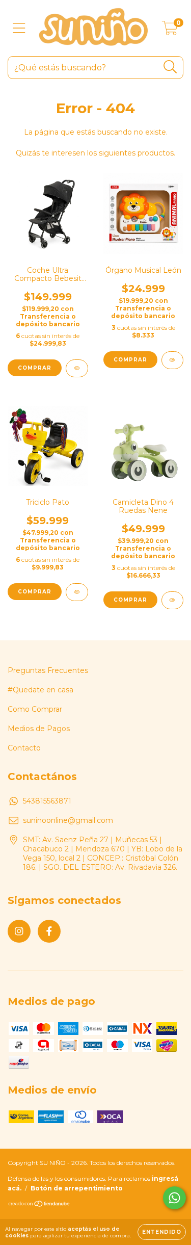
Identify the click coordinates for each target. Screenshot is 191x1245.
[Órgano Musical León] (172, 360)
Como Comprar (35, 709)
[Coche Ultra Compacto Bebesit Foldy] (77, 368)
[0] (169, 30)
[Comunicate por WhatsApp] (174, 1197)
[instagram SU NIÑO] (19, 931)
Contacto (24, 748)
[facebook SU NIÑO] (49, 931)
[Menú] (19, 28)
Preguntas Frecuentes (48, 670)
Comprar (34, 368)
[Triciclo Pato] (77, 592)
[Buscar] (170, 67)
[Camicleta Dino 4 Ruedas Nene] (172, 600)
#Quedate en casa (40, 689)
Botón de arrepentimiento (77, 1188)
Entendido (161, 1232)
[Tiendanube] (39, 1205)
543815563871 (47, 801)
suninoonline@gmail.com (68, 820)
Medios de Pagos (39, 728)
